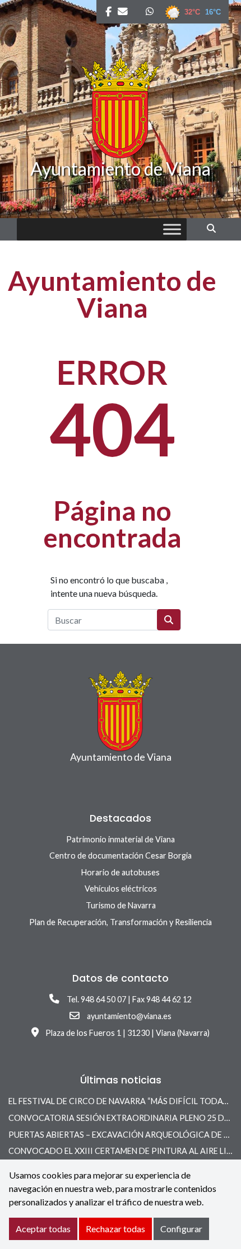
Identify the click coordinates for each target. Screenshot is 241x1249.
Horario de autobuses (120, 872)
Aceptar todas (43, 1228)
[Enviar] (168, 619)
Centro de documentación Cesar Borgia (120, 855)
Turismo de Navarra (121, 905)
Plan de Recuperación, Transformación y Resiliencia (120, 922)
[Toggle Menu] (172, 229)
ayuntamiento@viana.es (129, 1016)
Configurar (181, 1228)
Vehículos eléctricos (121, 888)
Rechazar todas (115, 1228)
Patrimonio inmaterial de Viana (120, 839)
